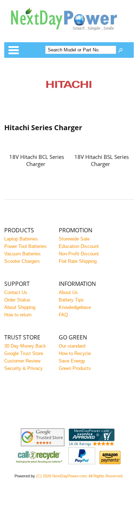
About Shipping (19, 307)
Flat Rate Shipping (78, 261)
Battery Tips (71, 300)
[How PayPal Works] (81, 462)
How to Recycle (75, 353)
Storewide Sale (74, 239)
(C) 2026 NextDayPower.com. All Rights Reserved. (79, 476)
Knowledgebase (75, 307)
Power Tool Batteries (25, 246)
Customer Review (22, 361)
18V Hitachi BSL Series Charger (101, 160)
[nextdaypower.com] (69, 35)
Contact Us (15, 292)
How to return (17, 314)
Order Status (17, 300)
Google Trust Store (23, 353)
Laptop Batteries (21, 239)
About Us (68, 292)
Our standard (72, 346)
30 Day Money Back (25, 346)
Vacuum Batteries (22, 253)
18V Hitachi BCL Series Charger (36, 160)
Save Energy (72, 361)
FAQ (63, 314)
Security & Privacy (23, 368)
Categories (13, 50)
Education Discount (79, 246)
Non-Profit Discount (79, 253)
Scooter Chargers (22, 261)
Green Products (75, 368)
